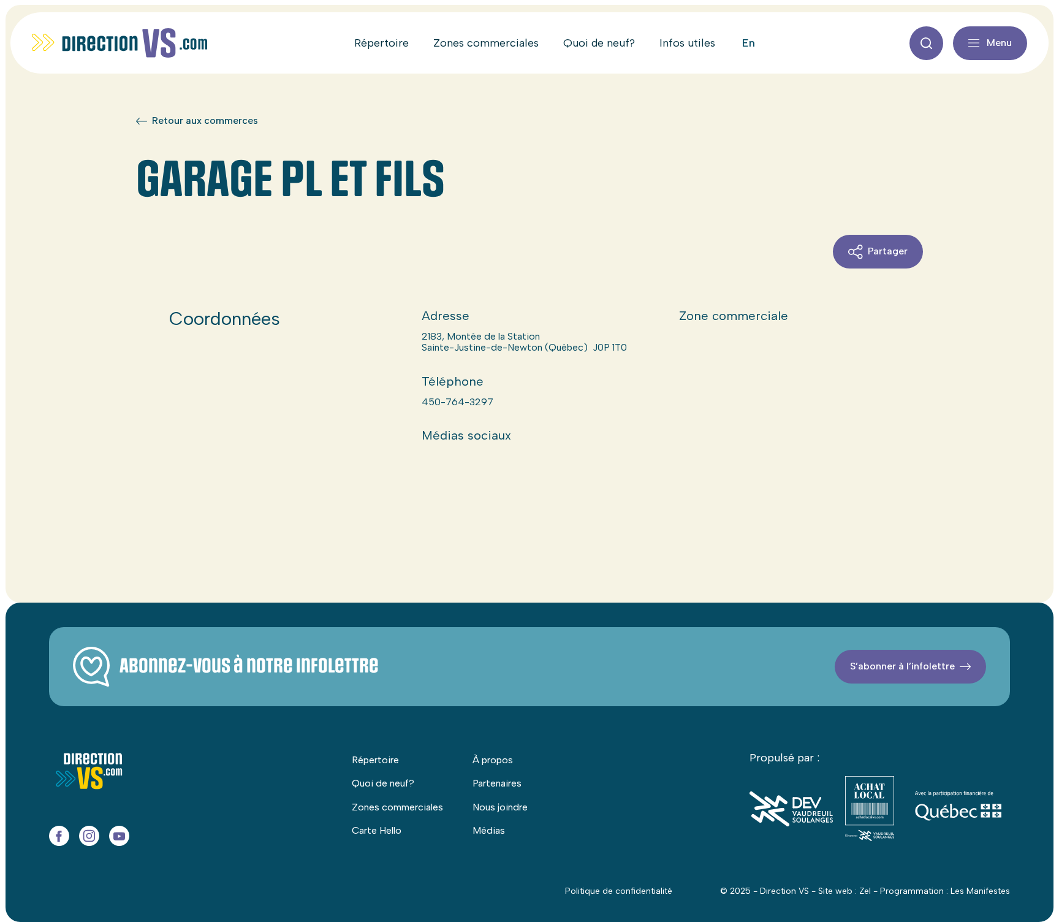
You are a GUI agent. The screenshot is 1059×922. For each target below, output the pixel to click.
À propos (493, 760)
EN (748, 43)
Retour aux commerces (205, 120)
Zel (865, 891)
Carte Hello (376, 830)
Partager (888, 251)
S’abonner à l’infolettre (902, 666)
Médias (489, 830)
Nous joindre (500, 807)
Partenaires (497, 783)
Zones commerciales (486, 43)
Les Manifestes (980, 891)
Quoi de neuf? (599, 43)
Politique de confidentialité (618, 891)
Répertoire (381, 43)
